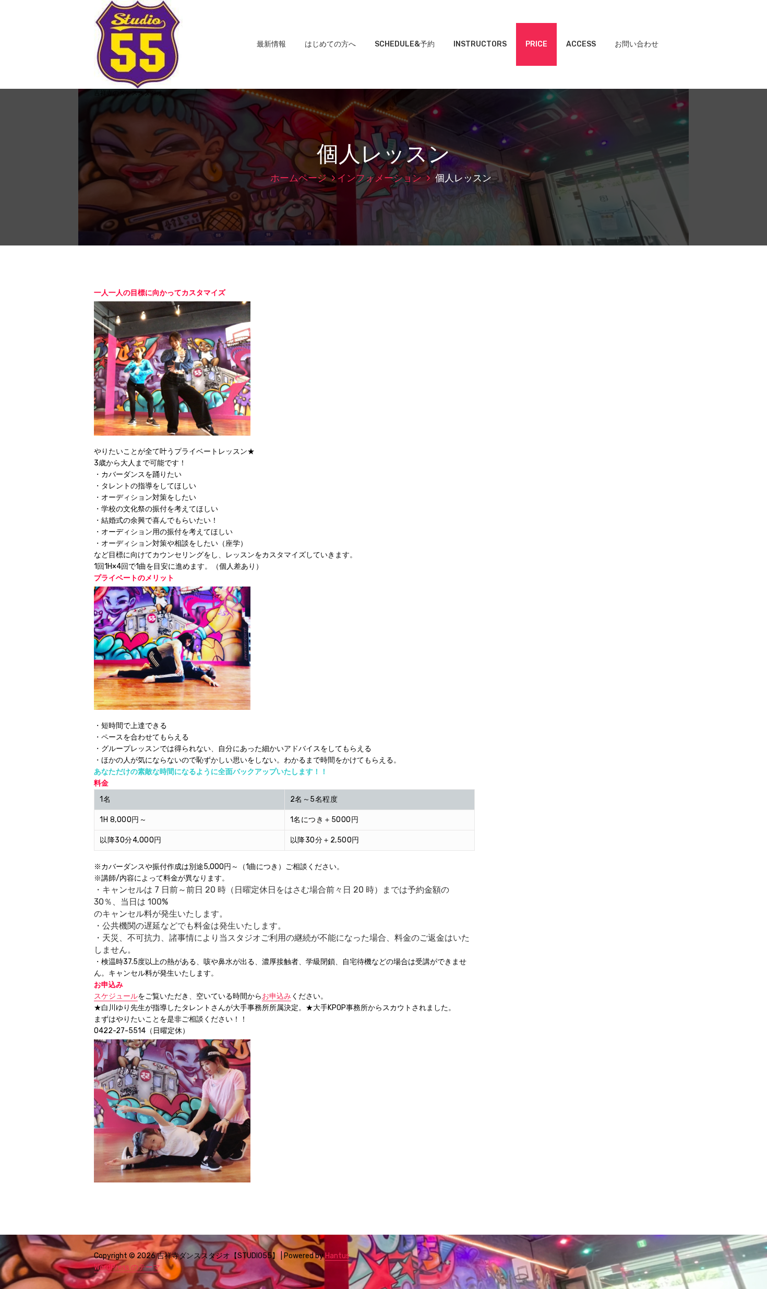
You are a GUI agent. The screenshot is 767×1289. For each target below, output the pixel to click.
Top (742, 1264)
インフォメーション (379, 178)
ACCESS (581, 44)
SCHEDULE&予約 (405, 44)
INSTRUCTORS (480, 44)
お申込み (276, 996)
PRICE (536, 44)
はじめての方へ (330, 44)
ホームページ (298, 178)
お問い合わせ (636, 44)
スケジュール (116, 996)
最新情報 (271, 44)
